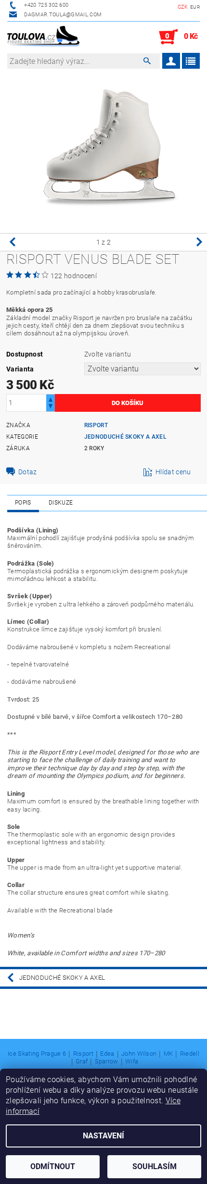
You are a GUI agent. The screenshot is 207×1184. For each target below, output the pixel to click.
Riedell (189, 1053)
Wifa (131, 1061)
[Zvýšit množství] (50, 398)
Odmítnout (52, 1166)
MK (168, 1053)
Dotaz (27, 472)
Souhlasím (154, 1166)
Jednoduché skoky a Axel (125, 436)
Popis (23, 502)
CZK (183, 7)
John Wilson (139, 1053)
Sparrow (106, 1061)
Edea (107, 1053)
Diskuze (61, 502)
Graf (82, 1061)
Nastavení (103, 1135)
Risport (96, 425)
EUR (195, 7)
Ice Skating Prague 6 (37, 1053)
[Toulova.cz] (43, 37)
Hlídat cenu (173, 472)
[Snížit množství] (50, 407)
